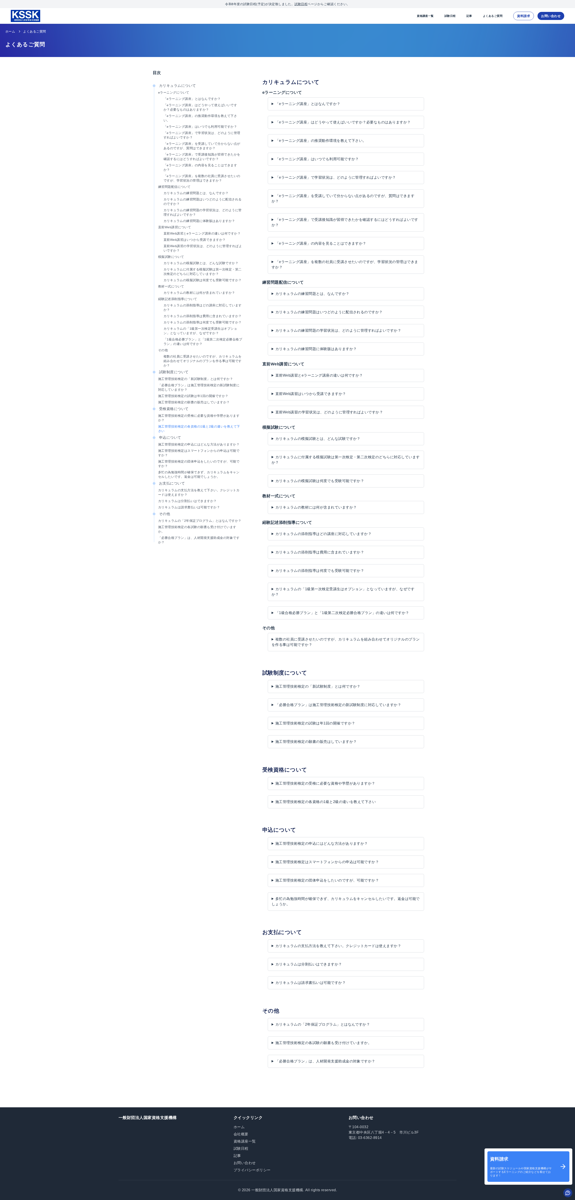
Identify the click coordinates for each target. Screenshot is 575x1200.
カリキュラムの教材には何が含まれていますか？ (199, 292)
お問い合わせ (551, 16)
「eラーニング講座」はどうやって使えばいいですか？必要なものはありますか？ (200, 107)
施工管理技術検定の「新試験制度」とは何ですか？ (195, 379)
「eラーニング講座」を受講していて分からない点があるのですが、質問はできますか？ (202, 146)
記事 (469, 16)
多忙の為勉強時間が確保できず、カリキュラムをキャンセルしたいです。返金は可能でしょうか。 (198, 474)
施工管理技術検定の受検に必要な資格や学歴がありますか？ (198, 418)
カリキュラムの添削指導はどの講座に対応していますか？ (203, 307)
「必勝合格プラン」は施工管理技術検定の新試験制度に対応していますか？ (198, 387)
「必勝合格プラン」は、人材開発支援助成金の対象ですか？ (198, 540)
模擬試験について (171, 257)
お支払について (172, 483)
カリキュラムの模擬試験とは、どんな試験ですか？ (201, 263)
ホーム (10, 31)
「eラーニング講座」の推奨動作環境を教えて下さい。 (200, 118)
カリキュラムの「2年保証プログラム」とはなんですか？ (199, 520)
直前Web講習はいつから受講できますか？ (195, 239)
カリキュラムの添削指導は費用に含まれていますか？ (203, 316)
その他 (163, 350)
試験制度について (174, 372)
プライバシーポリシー (252, 1170)
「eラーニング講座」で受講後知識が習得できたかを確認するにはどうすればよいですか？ (202, 157)
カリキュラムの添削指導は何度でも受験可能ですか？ (203, 322)
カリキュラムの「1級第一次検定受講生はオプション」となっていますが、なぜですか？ (200, 331)
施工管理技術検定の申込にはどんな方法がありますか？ (198, 444)
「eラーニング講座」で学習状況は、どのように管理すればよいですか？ (202, 135)
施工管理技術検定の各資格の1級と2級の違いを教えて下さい (199, 429)
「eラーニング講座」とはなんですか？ (192, 99)
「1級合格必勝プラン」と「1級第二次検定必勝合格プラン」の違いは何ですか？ (203, 342)
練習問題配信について (174, 187)
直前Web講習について (174, 227)
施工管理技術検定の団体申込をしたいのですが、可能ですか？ (198, 464)
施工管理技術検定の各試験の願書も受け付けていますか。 (197, 529)
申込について (170, 437)
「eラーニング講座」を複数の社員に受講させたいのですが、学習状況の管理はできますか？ (202, 178)
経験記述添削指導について (177, 299)
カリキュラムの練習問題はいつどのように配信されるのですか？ (203, 201)
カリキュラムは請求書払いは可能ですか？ (189, 507)
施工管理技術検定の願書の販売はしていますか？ (194, 402)
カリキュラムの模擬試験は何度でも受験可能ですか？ (203, 280)
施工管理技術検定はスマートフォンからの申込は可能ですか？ (198, 453)
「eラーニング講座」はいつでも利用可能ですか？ (200, 126)
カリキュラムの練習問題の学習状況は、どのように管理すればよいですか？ (203, 212)
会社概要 (241, 1134)
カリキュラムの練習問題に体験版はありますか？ (199, 221)
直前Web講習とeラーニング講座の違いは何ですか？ (202, 233)
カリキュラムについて (177, 86)
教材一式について (171, 286)
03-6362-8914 (370, 1138)
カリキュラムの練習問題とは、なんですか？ (196, 193)
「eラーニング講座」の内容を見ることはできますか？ (200, 167)
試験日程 (300, 4)
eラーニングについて (173, 92)
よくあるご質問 (492, 16)
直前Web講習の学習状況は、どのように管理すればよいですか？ (203, 248)
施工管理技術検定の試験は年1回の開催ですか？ (193, 396)
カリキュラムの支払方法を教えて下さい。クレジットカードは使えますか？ (198, 492)
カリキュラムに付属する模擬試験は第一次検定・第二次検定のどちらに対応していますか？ (203, 272)
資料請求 (523, 16)
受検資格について (174, 409)
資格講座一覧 (425, 16)
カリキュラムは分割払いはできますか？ (187, 501)
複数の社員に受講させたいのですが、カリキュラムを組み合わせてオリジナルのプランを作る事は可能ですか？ (203, 361)
